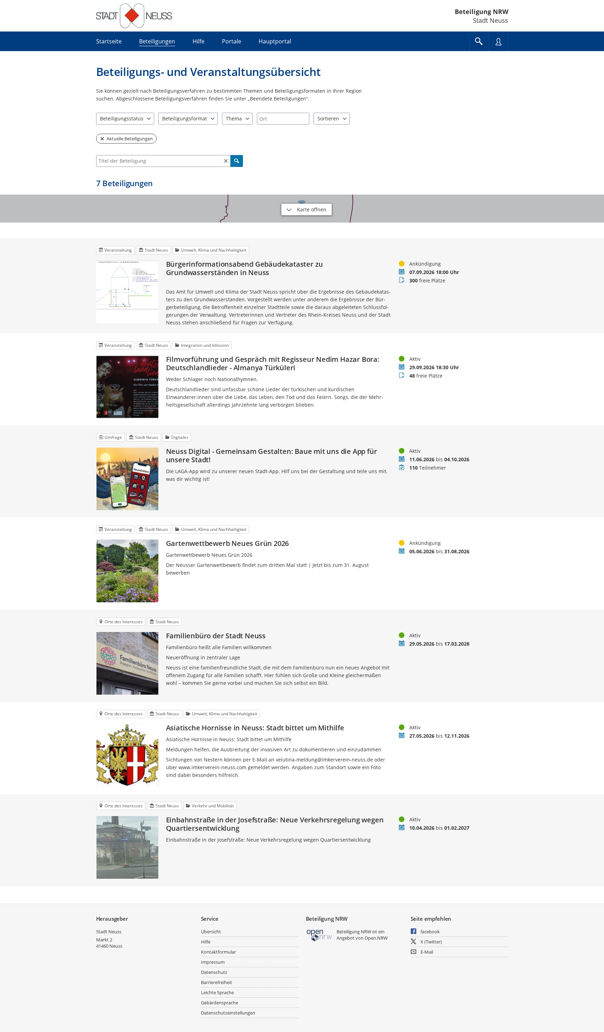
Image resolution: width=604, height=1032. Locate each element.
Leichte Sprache (217, 992)
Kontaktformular (218, 952)
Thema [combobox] (234, 118)
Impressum (213, 962)
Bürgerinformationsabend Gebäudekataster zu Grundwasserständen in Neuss (244, 268)
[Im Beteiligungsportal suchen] (479, 41)
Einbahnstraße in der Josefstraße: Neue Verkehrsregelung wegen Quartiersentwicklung (275, 824)
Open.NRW (376, 938)
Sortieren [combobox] (328, 118)
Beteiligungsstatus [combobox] (121, 118)
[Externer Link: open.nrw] (319, 934)
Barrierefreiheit (216, 982)
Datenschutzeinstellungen (228, 1013)
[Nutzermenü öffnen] (498, 41)
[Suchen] (236, 161)
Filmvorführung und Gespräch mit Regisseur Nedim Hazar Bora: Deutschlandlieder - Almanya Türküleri (273, 363)
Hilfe (205, 942)
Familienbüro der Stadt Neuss (216, 636)
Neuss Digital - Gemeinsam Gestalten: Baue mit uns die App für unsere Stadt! (271, 455)
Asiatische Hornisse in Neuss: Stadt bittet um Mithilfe (255, 728)
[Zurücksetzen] (225, 161)
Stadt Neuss (108, 931)
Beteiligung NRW (481, 11)
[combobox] (283, 119)
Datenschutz (214, 972)
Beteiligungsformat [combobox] (184, 118)
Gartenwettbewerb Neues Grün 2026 (227, 543)
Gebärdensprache (219, 1002)
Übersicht (211, 931)
